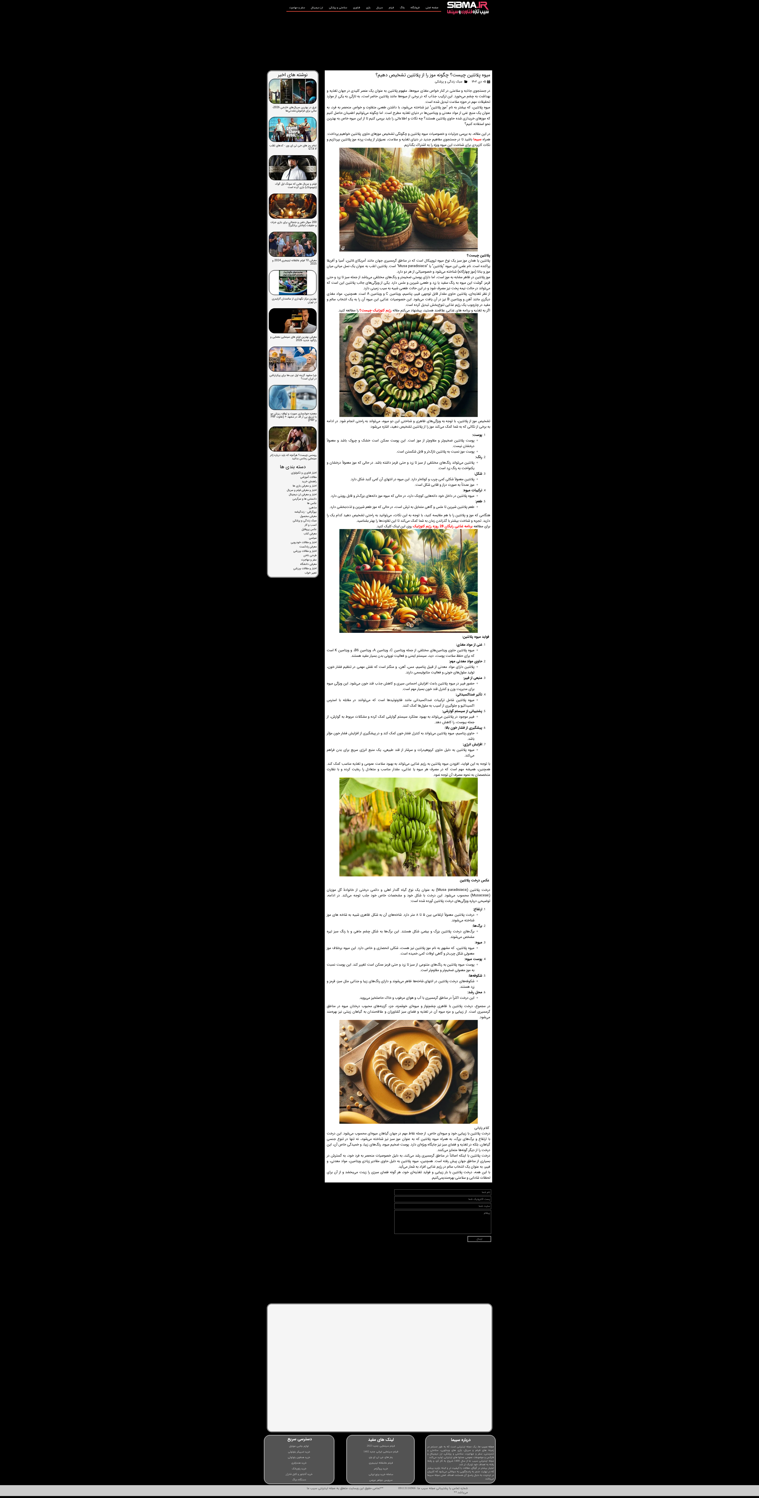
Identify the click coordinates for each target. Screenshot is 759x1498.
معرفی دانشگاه (308, 564)
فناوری (356, 7)
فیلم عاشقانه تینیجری (381, 1463)
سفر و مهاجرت (297, 7)
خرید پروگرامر (381, 1469)
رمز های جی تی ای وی (381, 1457)
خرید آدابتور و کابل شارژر (299, 1474)
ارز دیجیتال (317, 7)
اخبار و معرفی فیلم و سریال (302, 490)
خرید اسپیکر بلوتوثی (299, 1452)
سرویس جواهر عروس (381, 1480)
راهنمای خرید (309, 481)
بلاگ (402, 7)
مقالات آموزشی (308, 477)
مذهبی (313, 507)
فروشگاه (415, 7)
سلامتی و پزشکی (338, 7)
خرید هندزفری (299, 1463)
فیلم (391, 7)
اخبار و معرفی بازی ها (305, 486)
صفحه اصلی (432, 7)
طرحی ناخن (310, 555)
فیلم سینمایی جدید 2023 (381, 1446)
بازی (368, 7)
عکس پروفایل (309, 529)
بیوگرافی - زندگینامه (306, 512)
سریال (379, 7)
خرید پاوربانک (299, 1469)
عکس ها (312, 503)
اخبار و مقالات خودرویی (304, 542)
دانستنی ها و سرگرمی (305, 499)
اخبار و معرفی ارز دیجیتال (303, 494)
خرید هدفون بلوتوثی (299, 1457)
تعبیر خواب (311, 573)
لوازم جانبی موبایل (299, 1446)
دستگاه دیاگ (299, 1480)
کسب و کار (311, 525)
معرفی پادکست (308, 546)
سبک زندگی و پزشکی (448, 81)
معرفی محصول (308, 516)
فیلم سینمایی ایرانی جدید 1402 (380, 1452)
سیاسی (313, 538)
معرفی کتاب (310, 533)
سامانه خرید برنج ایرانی (381, 1474)
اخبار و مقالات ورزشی (305, 551)
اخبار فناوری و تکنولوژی (304, 473)
